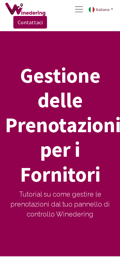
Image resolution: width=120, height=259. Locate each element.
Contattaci (30, 22)
